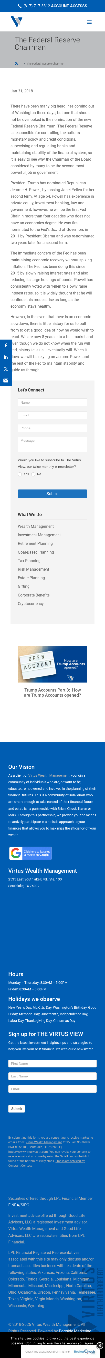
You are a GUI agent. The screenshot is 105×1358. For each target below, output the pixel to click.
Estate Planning (31, 578)
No (38, 474)
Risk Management (33, 569)
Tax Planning (29, 560)
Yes (26, 474)
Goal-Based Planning (36, 552)
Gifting (24, 586)
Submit (52, 494)
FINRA (13, 1205)
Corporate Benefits (34, 595)
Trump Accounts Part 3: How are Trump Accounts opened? (52, 692)
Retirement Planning (35, 543)
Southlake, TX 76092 (24, 886)
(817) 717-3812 (36, 6)
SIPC (25, 1205)
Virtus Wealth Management (49, 775)
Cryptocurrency (31, 603)
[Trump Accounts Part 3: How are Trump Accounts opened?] (52, 664)
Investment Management (39, 535)
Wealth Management (36, 526)
